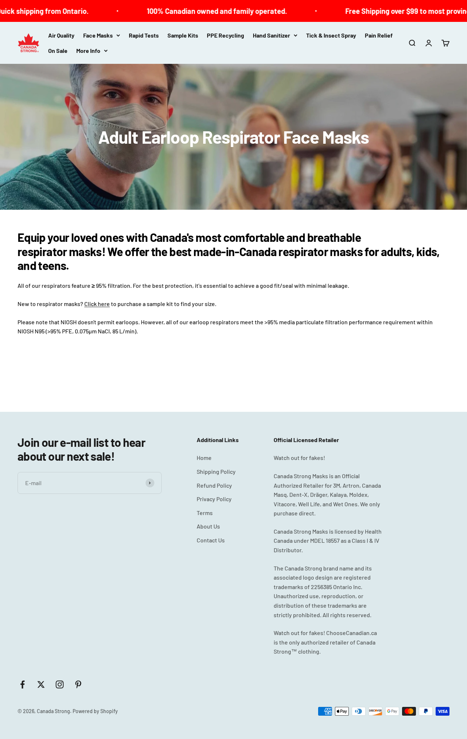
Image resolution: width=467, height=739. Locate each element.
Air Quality (61, 35)
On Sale (57, 50)
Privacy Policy (214, 498)
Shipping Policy (216, 471)
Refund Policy (214, 485)
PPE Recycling (225, 35)
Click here (97, 303)
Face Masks (98, 35)
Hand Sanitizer (271, 35)
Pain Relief (379, 35)
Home (204, 457)
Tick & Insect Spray (331, 35)
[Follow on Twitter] (41, 684)
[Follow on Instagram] (60, 684)
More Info (88, 50)
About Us (208, 526)
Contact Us (211, 540)
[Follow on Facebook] (22, 684)
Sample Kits (182, 35)
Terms (205, 512)
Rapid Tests (144, 35)
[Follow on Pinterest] (78, 684)
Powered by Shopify (95, 711)
